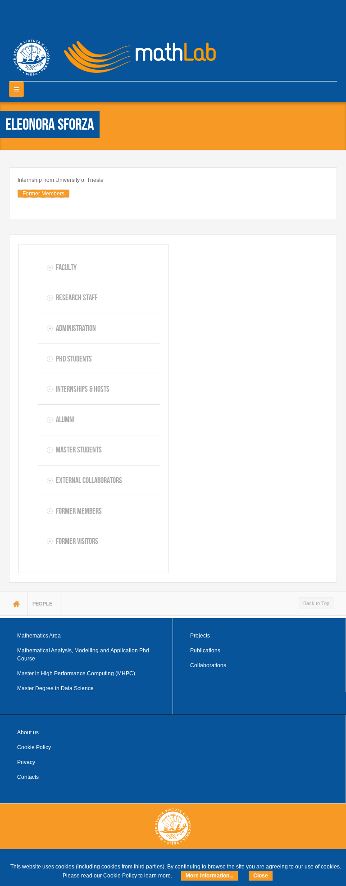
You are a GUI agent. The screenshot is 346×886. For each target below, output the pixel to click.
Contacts (28, 777)
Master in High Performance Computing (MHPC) (76, 673)
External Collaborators (89, 480)
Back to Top (316, 603)
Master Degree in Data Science (55, 688)
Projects (200, 636)
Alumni (65, 419)
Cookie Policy (34, 747)
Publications (205, 650)
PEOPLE (42, 603)
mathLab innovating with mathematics (136, 54)
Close (260, 875)
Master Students (79, 449)
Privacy (26, 762)
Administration (76, 328)
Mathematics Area (39, 636)
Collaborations (208, 665)
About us (28, 732)
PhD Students (74, 358)
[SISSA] (32, 58)
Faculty (66, 267)
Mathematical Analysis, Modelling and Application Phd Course (83, 654)
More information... (209, 875)
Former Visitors (77, 541)
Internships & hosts (82, 388)
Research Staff (76, 297)
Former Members (43, 193)
